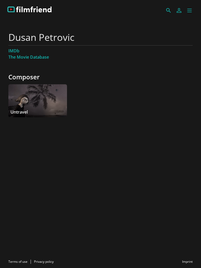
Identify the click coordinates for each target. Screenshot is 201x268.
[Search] (168, 10)
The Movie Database (28, 57)
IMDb (13, 51)
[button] (189, 10)
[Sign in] (179, 10)
